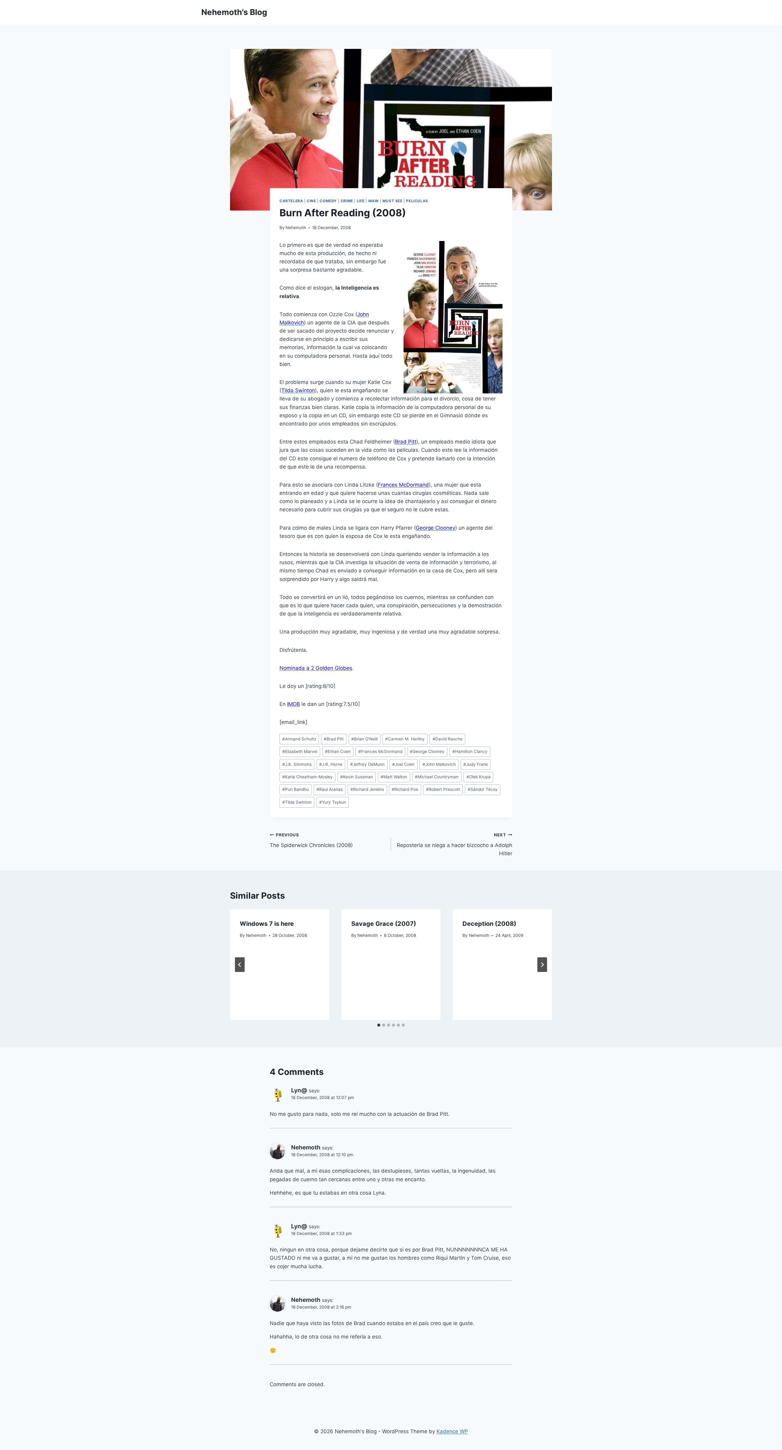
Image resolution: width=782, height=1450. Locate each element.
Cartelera (291, 201)
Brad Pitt (334, 738)
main (373, 201)
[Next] (542, 964)
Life (361, 201)
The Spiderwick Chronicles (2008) (311, 840)
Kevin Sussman (356, 776)
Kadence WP (452, 1431)
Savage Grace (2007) (383, 923)
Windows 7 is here (267, 923)
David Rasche (447, 738)
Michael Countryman (437, 776)
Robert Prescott (443, 789)
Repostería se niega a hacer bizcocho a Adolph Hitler (454, 844)
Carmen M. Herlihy (405, 738)
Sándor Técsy (483, 789)
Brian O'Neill (364, 738)
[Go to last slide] (240, 964)
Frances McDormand (380, 751)
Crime (347, 201)
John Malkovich (439, 764)
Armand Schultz (299, 738)
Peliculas (417, 201)
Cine (311, 201)
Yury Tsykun (332, 802)
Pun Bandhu (295, 789)
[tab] (378, 1025)
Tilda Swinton (297, 802)
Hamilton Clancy (470, 751)
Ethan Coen (338, 751)
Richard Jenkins (367, 789)
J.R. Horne (330, 764)
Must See (392, 201)
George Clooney (427, 751)
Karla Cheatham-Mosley (307, 776)
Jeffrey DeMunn (367, 764)
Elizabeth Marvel (299, 751)
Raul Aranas (329, 789)
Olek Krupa (478, 776)
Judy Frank (475, 764)
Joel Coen (403, 764)
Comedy (328, 201)
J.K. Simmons (297, 764)
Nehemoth (296, 227)
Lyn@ (299, 1090)
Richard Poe (405, 789)
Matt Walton (394, 776)
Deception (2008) (489, 923)
